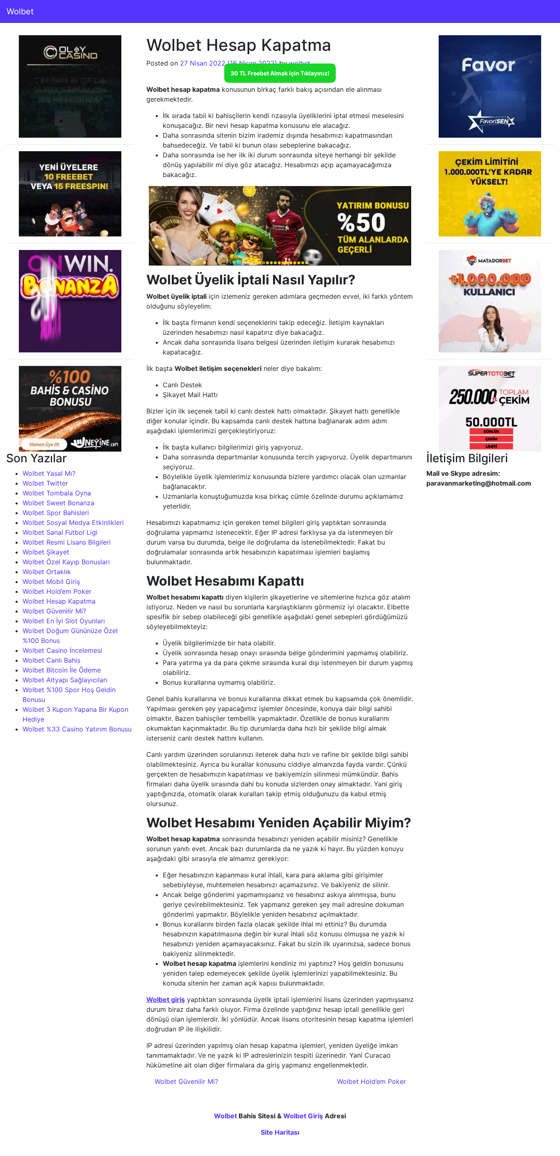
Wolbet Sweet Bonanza (58, 503)
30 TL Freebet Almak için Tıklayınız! (280, 73)
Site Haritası (280, 1132)
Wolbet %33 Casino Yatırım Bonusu (77, 729)
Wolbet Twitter (45, 483)
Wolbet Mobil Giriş (51, 581)
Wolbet (20, 11)
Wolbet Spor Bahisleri (56, 513)
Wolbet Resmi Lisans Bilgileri (67, 542)
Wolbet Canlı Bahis (51, 660)
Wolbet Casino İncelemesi (62, 650)
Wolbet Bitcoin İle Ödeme (62, 670)
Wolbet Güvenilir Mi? (54, 611)
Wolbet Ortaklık (47, 572)
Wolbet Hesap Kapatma (59, 601)
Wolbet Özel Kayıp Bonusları (66, 562)
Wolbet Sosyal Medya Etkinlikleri (73, 522)
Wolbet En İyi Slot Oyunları (64, 621)
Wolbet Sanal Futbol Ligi (60, 532)
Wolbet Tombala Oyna (57, 493)
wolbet (299, 63)
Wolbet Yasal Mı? (49, 473)
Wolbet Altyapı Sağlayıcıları (65, 680)
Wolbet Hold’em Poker (57, 591)
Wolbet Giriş (303, 1116)
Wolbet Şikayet (46, 552)
